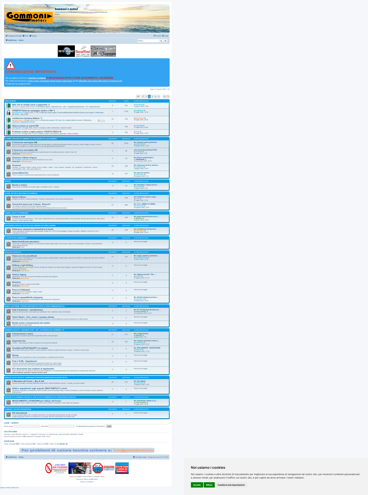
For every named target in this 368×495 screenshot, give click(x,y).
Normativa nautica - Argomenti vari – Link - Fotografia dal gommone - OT (62, 107)
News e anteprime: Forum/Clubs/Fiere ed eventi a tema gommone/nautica (35, 306)
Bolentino (16, 282)
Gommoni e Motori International (18, 409)
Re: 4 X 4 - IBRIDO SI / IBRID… (145, 204)
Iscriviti (15, 423)
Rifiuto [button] (209, 485)
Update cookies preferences (9, 487)
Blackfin (139, 218)
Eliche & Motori (73, 134)
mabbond (18, 112)
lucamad (139, 104)
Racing (15, 355)
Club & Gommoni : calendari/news (27, 310)
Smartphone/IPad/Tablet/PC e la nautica (30, 348)
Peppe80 (17, 128)
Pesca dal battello (13, 252)
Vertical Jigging (19, 274)
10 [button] (164, 96)
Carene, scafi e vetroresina (49, 128)
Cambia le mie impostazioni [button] (231, 485)
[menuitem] (25, 36)
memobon (140, 174)
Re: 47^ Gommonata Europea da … (147, 310)
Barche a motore (19, 185)
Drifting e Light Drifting (22, 265)
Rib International (19, 413)
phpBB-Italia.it (93, 479)
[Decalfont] (82, 51)
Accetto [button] (197, 485)
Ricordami (100, 426)
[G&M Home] (30, 14)
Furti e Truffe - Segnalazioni (24, 361)
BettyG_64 (63, 444)
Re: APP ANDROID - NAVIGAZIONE (147, 348)
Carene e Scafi (66, 128)
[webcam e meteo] (66, 51)
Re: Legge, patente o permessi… (146, 256)
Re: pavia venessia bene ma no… (146, 216)
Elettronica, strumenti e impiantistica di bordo (32, 229)
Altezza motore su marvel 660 (25, 126)
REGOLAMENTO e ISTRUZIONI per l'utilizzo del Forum (36, 401)
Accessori (16, 165)
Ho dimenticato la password (85, 426)
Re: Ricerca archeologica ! (144, 157)
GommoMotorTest (20, 173)
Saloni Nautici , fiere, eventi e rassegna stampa (33, 317)
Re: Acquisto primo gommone (145, 142)
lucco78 (17, 134)
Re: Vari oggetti (139, 381)
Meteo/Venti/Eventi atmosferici (25, 242)
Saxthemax (140, 159)
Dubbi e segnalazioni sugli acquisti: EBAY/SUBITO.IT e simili (39, 388)
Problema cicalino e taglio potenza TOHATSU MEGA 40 (36, 132)
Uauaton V (140, 299)
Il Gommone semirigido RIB (24, 142)
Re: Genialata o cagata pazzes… (146, 185)
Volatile (138, 349)
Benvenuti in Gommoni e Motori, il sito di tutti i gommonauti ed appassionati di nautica (40, 397)
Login (6, 423)
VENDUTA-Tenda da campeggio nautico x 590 (32, 111)
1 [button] (146, 96)
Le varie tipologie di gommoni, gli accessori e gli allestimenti (31, 139)
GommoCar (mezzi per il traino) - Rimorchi (31, 204)
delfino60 (139, 144)
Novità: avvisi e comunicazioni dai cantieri (31, 323)
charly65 (139, 151)
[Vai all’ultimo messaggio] (144, 104)
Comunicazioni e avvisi (22, 334)
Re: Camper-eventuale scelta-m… (146, 341)
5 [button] (158, 96)
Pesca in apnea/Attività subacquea (27, 297)
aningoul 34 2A (141, 257)
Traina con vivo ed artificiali (24, 256)
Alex (22, 247)
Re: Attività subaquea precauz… (146, 297)
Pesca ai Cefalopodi (21, 290)
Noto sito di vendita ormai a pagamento (29, 105)
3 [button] (152, 96)
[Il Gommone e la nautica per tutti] (122, 468)
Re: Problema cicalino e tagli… (145, 197)
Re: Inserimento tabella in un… (145, 401)
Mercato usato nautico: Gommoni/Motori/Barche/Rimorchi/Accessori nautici (67, 112)
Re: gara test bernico (142, 173)
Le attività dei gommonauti (16, 238)
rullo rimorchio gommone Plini (145, 150)
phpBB (78, 476)
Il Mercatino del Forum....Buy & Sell (28, 381)
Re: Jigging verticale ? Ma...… (145, 274)
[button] (138, 96)
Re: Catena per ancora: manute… (146, 165)
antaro (138, 276)
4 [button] (155, 96)
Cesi (16, 107)
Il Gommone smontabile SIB (25, 150)
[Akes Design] (103, 51)
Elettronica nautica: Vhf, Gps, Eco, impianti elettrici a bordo (62, 120)
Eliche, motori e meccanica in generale (52, 134)
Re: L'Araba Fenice (141, 333)
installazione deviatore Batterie (26, 118)
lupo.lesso (18, 120)
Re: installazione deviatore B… (145, 229)
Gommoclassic (26, 154)
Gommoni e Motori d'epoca (24, 158)
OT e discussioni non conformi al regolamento (33, 369)
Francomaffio (141, 311)
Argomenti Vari (95, 107)
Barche (8, 181)
